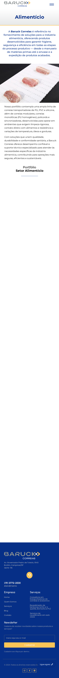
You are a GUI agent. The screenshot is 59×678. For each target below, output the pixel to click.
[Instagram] (24, 671)
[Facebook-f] (30, 671)
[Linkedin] (34, 671)
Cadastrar (29, 644)
